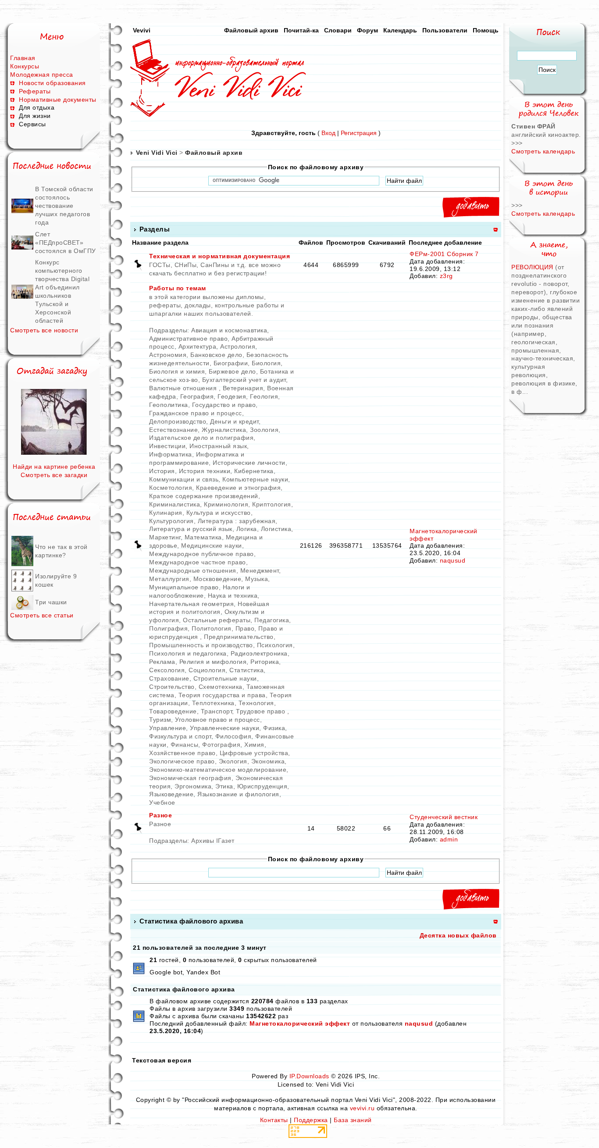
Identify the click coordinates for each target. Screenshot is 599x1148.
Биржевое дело (232, 371)
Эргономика (193, 786)
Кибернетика (254, 470)
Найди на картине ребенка (54, 466)
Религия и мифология (213, 661)
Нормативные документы (57, 99)
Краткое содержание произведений (203, 495)
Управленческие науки (224, 727)
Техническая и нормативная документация (219, 256)
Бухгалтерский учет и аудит (244, 379)
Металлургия (169, 578)
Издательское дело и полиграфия (201, 437)
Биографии (231, 363)
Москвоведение (217, 578)
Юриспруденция (262, 786)
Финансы (185, 744)
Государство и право (224, 404)
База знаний (353, 1119)
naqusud (453, 560)
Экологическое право (182, 761)
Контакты (274, 1119)
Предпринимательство (239, 636)
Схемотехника (220, 686)
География (197, 396)
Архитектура (197, 346)
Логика (246, 528)
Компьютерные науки (255, 479)
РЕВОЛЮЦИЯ (533, 267)
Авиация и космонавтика (229, 330)
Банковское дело (216, 354)
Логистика (276, 528)
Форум (367, 30)
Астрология (237, 346)
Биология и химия (177, 371)
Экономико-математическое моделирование (217, 769)
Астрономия (167, 354)
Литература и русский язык (190, 528)
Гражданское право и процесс (195, 413)
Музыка (256, 578)
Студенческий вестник (444, 816)
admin (449, 839)
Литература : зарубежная (237, 520)
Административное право (188, 338)
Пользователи (444, 30)
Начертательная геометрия (191, 603)
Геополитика (168, 404)
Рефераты (34, 91)
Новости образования (52, 82)
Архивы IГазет (213, 840)
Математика (203, 537)
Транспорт (216, 711)
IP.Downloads (309, 1076)
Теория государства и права (222, 695)
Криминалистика (174, 504)
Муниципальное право (184, 587)
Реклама (162, 661)
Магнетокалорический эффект (300, 1023)
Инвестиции (167, 445)
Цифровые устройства (254, 752)
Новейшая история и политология (209, 608)
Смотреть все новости (44, 330)
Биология (266, 363)
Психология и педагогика (188, 653)
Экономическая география (190, 777)
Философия (233, 736)
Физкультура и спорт (180, 736)
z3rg (446, 275)
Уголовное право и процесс (217, 719)
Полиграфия (168, 628)
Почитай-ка (301, 30)
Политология (212, 628)
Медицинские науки (211, 545)
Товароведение (173, 711)
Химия (254, 744)
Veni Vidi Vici (157, 152)
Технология (256, 702)
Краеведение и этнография (238, 487)
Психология (275, 645)
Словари (338, 30)
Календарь (400, 30)
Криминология (226, 504)
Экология (233, 761)
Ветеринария (243, 388)
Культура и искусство (218, 512)
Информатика (170, 454)
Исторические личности (249, 462)
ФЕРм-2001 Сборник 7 (444, 253)
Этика (224, 786)
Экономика (268, 761)
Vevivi (141, 30)
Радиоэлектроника (259, 653)
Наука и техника (233, 595)
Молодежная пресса (41, 74)
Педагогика (271, 620)
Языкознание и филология (238, 794)
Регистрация (359, 132)
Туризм (160, 719)
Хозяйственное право (182, 752)
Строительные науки (225, 678)
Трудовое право (261, 711)
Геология (264, 396)
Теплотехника (213, 702)
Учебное (162, 802)
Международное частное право (197, 562)
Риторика (264, 661)
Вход (328, 132)
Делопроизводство (177, 421)
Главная (23, 57)
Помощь (486, 30)
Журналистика (224, 429)
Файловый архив (251, 30)
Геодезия (231, 396)
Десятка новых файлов (458, 935)
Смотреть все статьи (42, 615)
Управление (167, 727)
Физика (274, 727)
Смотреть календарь (543, 151)
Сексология (167, 670)
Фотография (221, 744)
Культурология (171, 520)
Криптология (271, 504)
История (162, 470)
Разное (160, 815)
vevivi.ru (362, 1108)
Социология (207, 670)
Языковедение (171, 794)
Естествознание (173, 429)
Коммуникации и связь (183, 479)
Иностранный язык (218, 445)
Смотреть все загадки (54, 474)
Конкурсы (24, 66)
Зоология (264, 429)
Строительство (172, 686)
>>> (517, 142)
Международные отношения (192, 570)
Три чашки (51, 602)
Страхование (169, 678)
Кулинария (165, 512)
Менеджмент (259, 570)
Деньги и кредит (234, 421)
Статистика (246, 670)
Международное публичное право (201, 553)
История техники (205, 470)
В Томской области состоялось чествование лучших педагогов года (64, 205)
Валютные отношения (184, 388)
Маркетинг (165, 537)
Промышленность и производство (201, 645)
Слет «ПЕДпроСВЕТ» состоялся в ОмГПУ (65, 242)
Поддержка (311, 1119)
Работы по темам (177, 288)
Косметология (170, 487)
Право (245, 628)
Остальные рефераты (216, 620)
